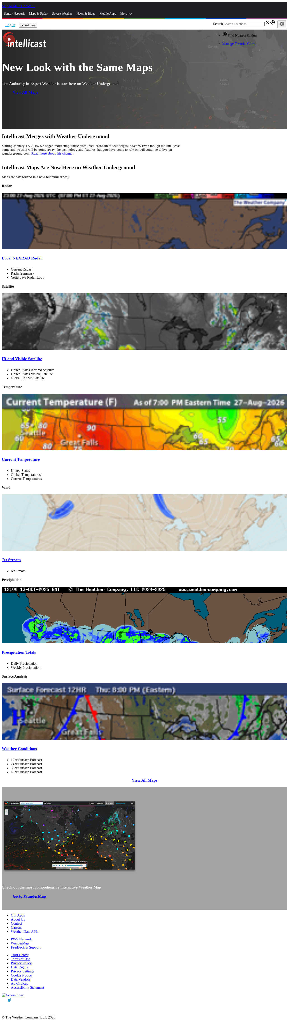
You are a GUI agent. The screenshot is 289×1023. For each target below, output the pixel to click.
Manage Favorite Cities (238, 44)
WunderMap (20, 943)
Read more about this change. (52, 153)
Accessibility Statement (27, 987)
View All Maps (25, 92)
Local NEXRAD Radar (22, 258)
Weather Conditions (19, 748)
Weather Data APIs (24, 931)
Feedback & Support (25, 947)
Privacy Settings (22, 971)
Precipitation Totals (19, 652)
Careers (16, 927)
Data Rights (19, 967)
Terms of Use (20, 959)
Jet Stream (11, 560)
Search (218, 24)
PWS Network (21, 939)
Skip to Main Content (17, 6)
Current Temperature (21, 459)
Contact (16, 923)
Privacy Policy (21, 963)
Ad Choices (19, 983)
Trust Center (19, 955)
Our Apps (18, 915)
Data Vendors (20, 979)
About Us (18, 919)
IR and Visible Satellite (22, 358)
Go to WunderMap (29, 896)
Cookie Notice (21, 975)
